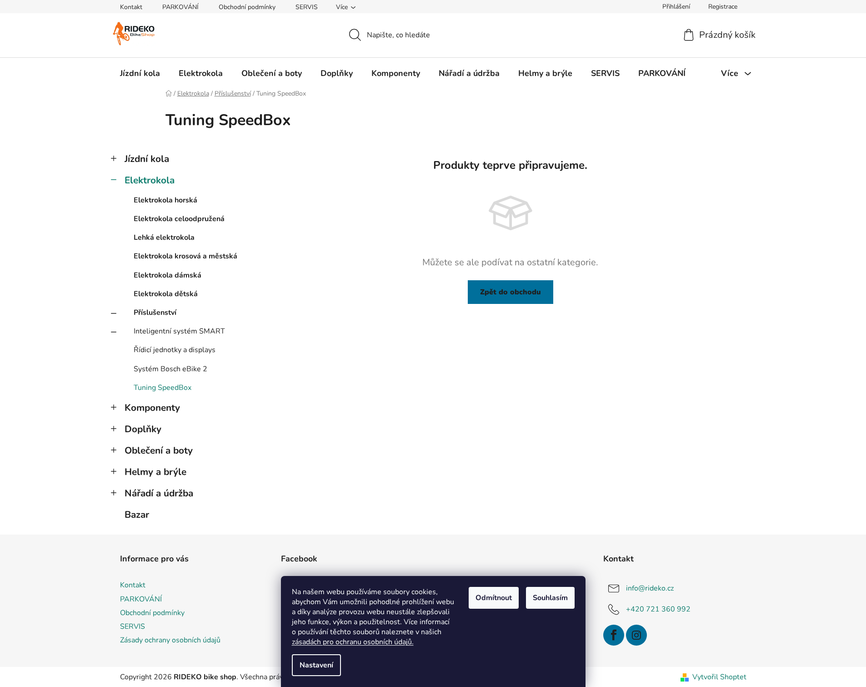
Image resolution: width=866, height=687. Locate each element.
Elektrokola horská (165, 200)
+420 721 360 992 (658, 609)
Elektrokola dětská (166, 294)
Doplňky (143, 429)
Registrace (722, 6)
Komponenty (152, 407)
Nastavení (316, 665)
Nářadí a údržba (159, 493)
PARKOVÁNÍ (180, 7)
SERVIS (306, 7)
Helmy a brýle (155, 471)
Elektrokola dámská (167, 275)
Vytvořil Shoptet (719, 677)
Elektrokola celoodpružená (179, 219)
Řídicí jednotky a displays (174, 350)
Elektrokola (150, 180)
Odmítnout (494, 598)
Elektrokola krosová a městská (185, 256)
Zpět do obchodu (510, 292)
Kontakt (131, 7)
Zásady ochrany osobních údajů (170, 640)
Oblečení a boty (159, 450)
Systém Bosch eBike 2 (170, 369)
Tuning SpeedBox (162, 388)
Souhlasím (550, 598)
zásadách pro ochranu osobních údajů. (353, 642)
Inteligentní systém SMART (179, 331)
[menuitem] (140, 73)
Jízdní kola (147, 158)
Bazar (137, 514)
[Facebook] (613, 635)
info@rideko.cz (650, 588)
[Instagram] (636, 635)
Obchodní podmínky (247, 7)
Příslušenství (155, 313)
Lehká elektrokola (164, 237)
